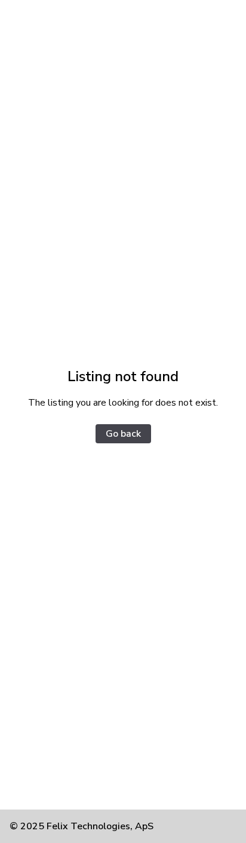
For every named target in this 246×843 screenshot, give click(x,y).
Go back (123, 433)
